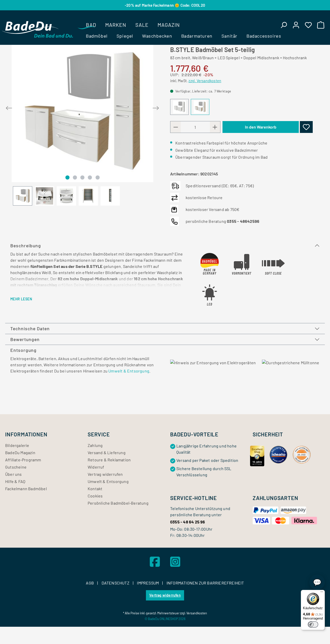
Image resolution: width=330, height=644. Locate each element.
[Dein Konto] (296, 25)
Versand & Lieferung (107, 452)
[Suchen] (283, 25)
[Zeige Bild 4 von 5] (90, 177)
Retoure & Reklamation (109, 459)
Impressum (148, 582)
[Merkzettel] (308, 25)
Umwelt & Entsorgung (128, 370)
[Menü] (322, 593)
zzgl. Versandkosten (204, 81)
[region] (82, 123)
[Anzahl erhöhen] (215, 127)
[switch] (313, 624)
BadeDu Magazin (20, 452)
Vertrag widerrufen (105, 474)
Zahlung (95, 445)
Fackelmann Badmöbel (26, 488)
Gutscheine (16, 466)
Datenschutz (116, 582)
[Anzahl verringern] (175, 127)
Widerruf (96, 466)
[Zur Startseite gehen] (37, 29)
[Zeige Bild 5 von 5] (97, 177)
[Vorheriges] (9, 107)
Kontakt (95, 488)
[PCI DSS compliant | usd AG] (301, 454)
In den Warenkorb (260, 126)
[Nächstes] (156, 107)
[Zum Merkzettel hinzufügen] (306, 127)
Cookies (95, 495)
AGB (90, 582)
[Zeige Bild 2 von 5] (75, 177)
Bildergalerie (17, 445)
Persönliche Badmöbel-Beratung (118, 503)
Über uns (13, 474)
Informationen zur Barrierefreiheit (205, 582)
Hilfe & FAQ (15, 481)
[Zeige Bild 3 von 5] (82, 177)
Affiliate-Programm (23, 459)
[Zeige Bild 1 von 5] (67, 177)
